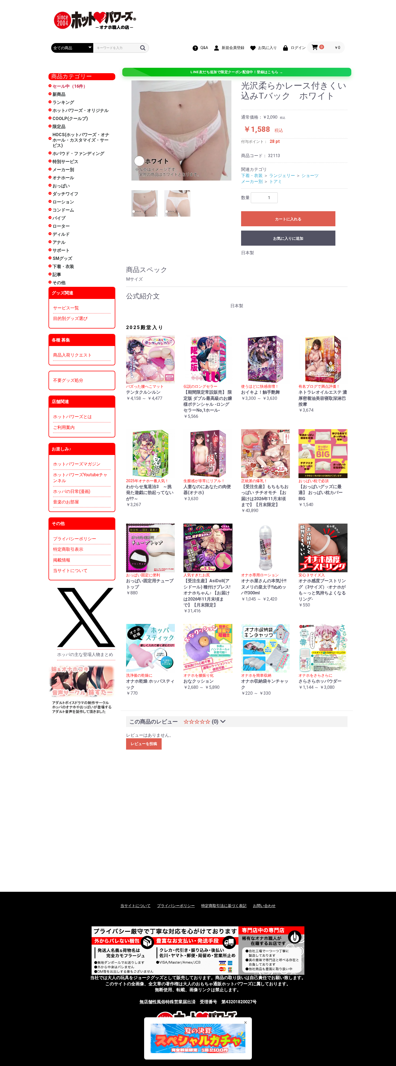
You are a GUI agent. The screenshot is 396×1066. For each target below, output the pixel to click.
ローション (63, 201)
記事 (57, 274)
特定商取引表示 (68, 549)
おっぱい (61, 185)
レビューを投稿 (144, 744)
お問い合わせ (264, 905)
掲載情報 (61, 560)
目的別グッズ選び (70, 318)
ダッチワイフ (65, 193)
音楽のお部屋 (66, 501)
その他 (59, 282)
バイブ (59, 218)
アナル (59, 242)
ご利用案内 (64, 427)
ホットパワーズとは (72, 416)
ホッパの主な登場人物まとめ (85, 654)
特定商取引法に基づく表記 (223, 905)
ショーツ (310, 175)
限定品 (59, 126)
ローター (61, 226)
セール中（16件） (70, 86)
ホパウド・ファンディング (78, 153)
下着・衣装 (63, 266)
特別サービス (65, 161)
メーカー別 (63, 169)
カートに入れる (288, 219)
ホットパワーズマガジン (76, 464)
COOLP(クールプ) (70, 118)
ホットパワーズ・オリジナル (81, 110)
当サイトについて (70, 570)
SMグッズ (62, 258)
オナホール (63, 177)
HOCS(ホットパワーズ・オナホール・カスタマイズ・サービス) (81, 140)
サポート (61, 250)
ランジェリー (282, 175)
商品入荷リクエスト (72, 355)
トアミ (275, 181)
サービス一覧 (66, 307)
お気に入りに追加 (288, 238)
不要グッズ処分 (68, 380)
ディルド (61, 234)
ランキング (63, 102)
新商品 (59, 94)
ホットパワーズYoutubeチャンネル (80, 477)
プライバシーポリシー (74, 538)
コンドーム (63, 210)
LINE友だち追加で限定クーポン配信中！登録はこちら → (236, 72)
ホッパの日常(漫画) (71, 491)
